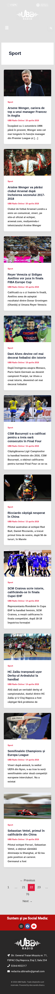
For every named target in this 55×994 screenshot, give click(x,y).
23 (39, 887)
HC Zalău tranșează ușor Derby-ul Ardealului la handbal (25, 675)
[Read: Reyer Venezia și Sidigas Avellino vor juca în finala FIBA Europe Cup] (27, 249)
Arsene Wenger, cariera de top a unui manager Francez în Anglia (27, 111)
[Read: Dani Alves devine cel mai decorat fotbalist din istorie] (27, 328)
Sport (10, 102)
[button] (7, 28)
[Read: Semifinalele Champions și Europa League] (27, 726)
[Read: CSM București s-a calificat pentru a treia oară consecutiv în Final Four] (27, 408)
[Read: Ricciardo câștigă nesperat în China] (27, 487)
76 (27, 894)
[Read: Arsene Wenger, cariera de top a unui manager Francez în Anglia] (27, 83)
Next (27, 901)
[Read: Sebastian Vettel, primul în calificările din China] (27, 805)
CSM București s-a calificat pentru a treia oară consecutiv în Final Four (27, 437)
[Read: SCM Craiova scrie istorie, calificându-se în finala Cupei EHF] (27, 563)
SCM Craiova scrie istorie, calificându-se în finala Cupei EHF (26, 592)
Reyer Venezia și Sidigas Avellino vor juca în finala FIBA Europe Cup (25, 278)
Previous (27, 880)
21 (23, 887)
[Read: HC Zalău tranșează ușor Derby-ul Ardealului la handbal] (27, 646)
